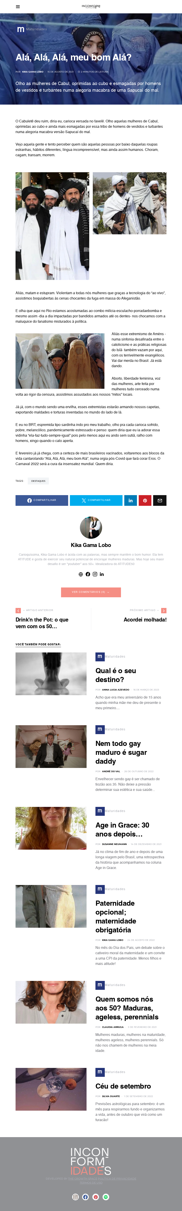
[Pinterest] (95, 1197)
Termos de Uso (91, 1182)
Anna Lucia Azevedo (115, 689)
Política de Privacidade (117, 1178)
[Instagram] (75, 1197)
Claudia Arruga (113, 1027)
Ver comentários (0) (88, 592)
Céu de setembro (123, 1086)
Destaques (38, 481)
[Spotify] (106, 1197)
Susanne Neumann (114, 844)
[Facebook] (85, 1197)
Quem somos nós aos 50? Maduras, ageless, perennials (126, 1008)
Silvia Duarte (111, 1096)
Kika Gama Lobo (32, 71)
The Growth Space (82, 1178)
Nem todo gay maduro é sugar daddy (121, 752)
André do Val (111, 771)
